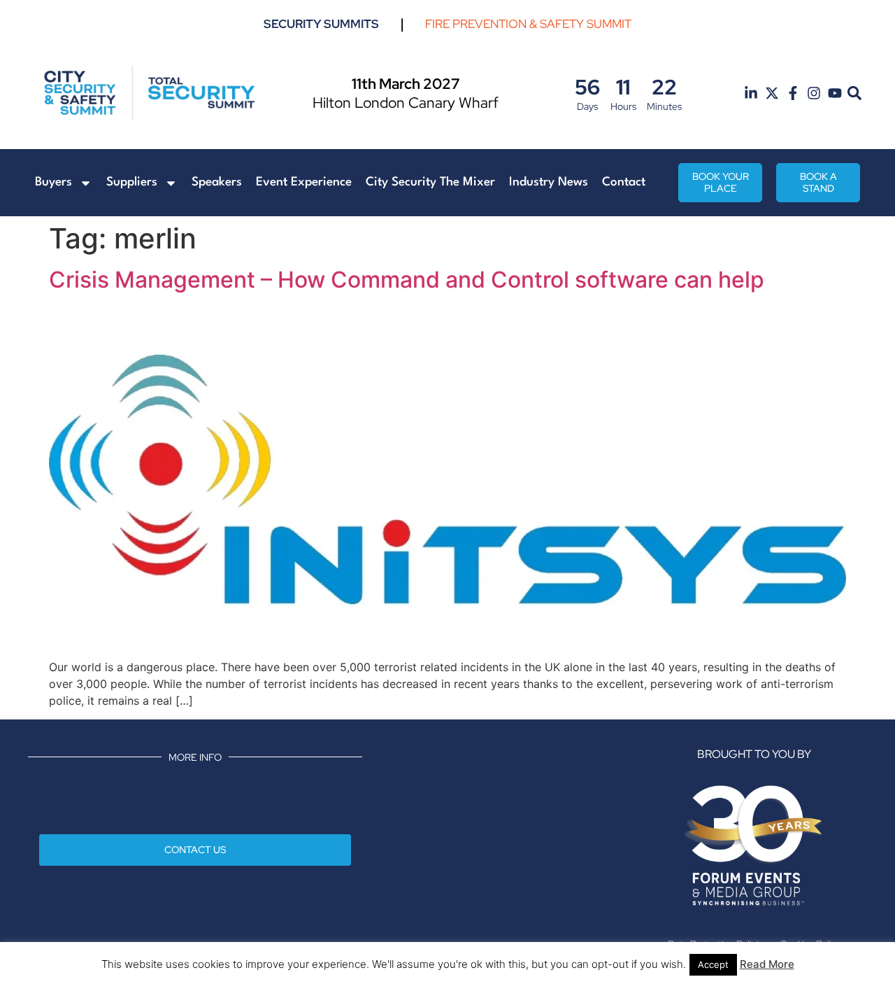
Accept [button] (713, 964)
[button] (855, 93)
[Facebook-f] (793, 93)
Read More (767, 964)
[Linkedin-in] (751, 93)
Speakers (217, 182)
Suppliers (131, 182)
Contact (623, 182)
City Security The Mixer (430, 182)
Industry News (548, 182)
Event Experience (304, 182)
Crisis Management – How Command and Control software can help (406, 279)
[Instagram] (814, 93)
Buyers (53, 182)
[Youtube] (835, 93)
